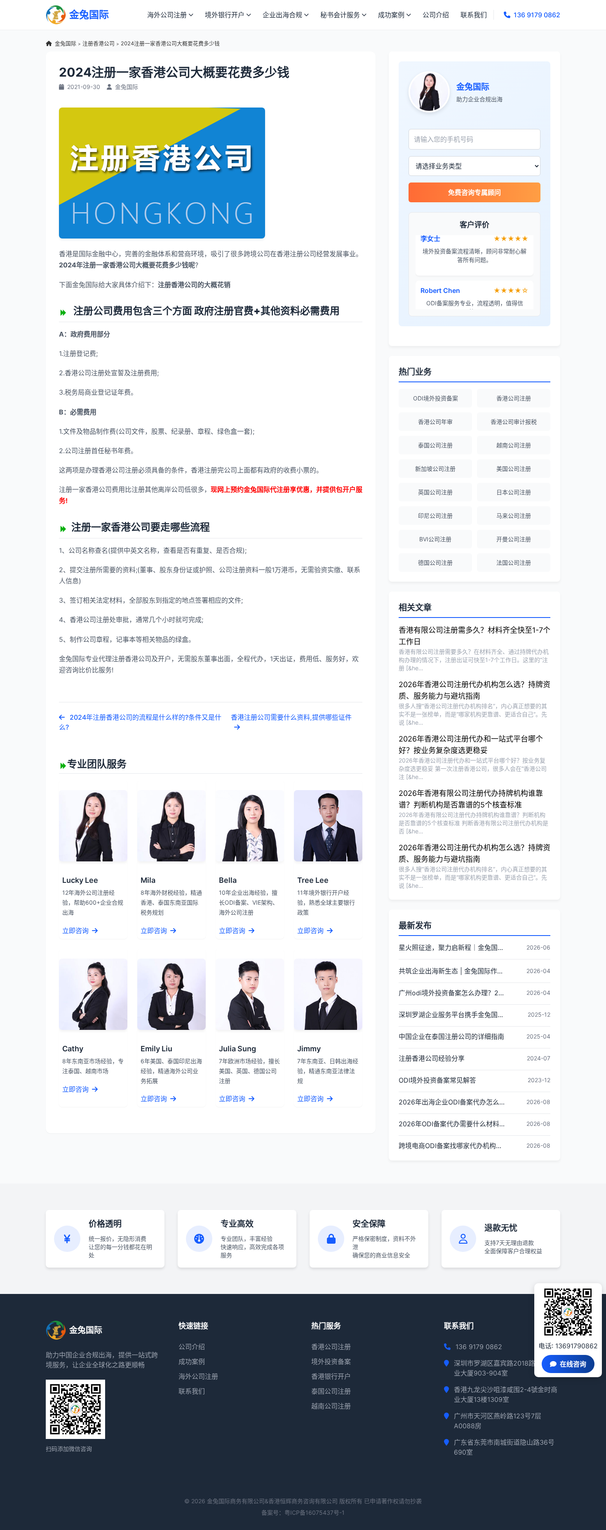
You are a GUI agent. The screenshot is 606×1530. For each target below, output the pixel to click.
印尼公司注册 (435, 515)
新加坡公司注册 (435, 468)
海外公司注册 (167, 15)
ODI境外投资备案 (435, 398)
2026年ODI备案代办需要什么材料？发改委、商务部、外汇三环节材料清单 (452, 1124)
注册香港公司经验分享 (432, 1058)
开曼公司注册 (513, 539)
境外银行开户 (224, 15)
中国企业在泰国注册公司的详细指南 (451, 1036)
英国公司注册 (435, 492)
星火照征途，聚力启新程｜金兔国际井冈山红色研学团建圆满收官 (452, 947)
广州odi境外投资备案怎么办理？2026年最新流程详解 (452, 993)
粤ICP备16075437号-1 (314, 1512)
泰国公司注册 (435, 445)
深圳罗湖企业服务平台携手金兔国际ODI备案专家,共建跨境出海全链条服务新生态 (452, 1015)
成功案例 (391, 15)
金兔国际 (65, 43)
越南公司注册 (513, 445)
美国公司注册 (513, 468)
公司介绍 (436, 15)
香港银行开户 (331, 1376)
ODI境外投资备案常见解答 (437, 1080)
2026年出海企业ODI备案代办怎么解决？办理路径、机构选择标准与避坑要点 (452, 1102)
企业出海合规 (282, 15)
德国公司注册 (435, 562)
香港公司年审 (435, 421)
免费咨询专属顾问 (474, 192)
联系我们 (473, 15)
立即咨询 (76, 930)
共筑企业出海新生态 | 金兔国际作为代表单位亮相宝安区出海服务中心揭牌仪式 (452, 971)
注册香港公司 (98, 43)
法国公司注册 (513, 562)
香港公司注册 (513, 398)
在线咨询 (573, 1364)
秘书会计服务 (340, 15)
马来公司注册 (513, 515)
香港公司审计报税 (514, 421)
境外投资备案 (331, 1361)
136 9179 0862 (537, 15)
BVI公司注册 (435, 539)
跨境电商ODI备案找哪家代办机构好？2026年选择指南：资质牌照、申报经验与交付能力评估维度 (452, 1146)
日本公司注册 (513, 492)
